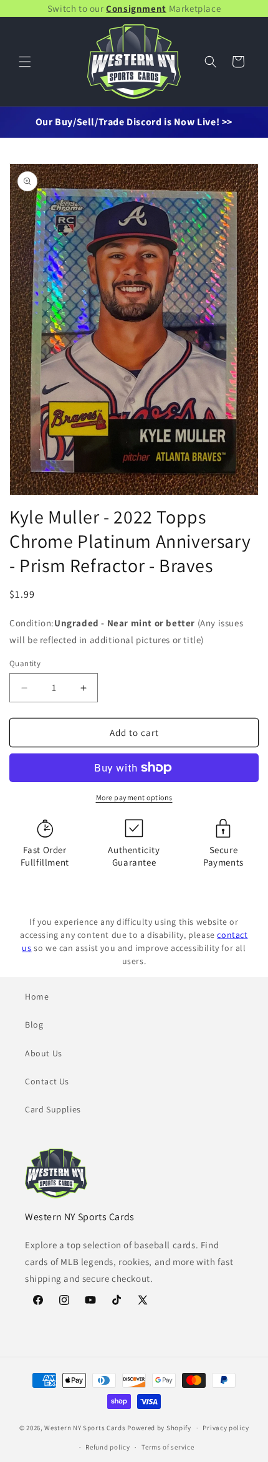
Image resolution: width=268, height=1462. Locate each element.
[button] (25, 61)
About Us (43, 1053)
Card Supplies (53, 1109)
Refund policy (107, 1447)
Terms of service (167, 1447)
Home (37, 996)
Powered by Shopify (159, 1427)
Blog (34, 1024)
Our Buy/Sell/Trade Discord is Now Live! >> (134, 121)
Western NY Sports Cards (84, 1427)
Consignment (136, 8)
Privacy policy (226, 1427)
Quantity (25, 663)
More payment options (134, 797)
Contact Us (47, 1081)
